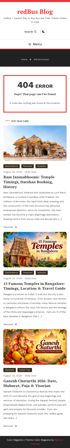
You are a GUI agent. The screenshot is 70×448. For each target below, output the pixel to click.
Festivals (27, 166)
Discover (8, 227)
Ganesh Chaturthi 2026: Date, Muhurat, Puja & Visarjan (30, 383)
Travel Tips (24, 370)
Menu (37, 44)
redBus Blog (35, 12)
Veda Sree (30, 172)
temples (41, 166)
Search (28, 31)
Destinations (11, 166)
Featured (27, 272)
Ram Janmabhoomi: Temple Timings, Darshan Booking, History (29, 181)
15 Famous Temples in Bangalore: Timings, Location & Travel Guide (34, 286)
